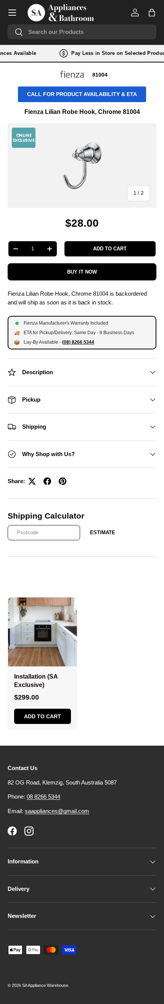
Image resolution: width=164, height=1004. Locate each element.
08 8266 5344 (43, 796)
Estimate (102, 532)
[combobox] (82, 31)
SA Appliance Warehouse (45, 985)
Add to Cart (42, 716)
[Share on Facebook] (47, 481)
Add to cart (110, 248)
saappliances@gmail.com (57, 811)
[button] (151, 12)
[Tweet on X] (32, 481)
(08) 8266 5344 (78, 342)
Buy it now (82, 272)
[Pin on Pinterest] (62, 481)
